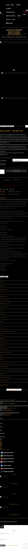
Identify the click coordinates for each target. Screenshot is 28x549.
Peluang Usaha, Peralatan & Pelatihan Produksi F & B (13, 370)
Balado (2, 282)
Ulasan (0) (3, 194)
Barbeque (2, 286)
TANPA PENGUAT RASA (5, 377)
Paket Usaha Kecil (4, 349)
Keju (1, 324)
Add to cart (16, 171)
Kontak (8, 19)
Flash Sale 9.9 (3, 317)
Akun (13, 19)
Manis (1, 335)
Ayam (1, 278)
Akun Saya (2, 436)
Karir (18, 15)
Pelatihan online (4, 366)
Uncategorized (4, 380)
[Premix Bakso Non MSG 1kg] (14, 70)
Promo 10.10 (3, 373)
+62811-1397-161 (11, 408)
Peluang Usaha (10, 12)
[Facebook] (4, 189)
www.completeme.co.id (14, 514)
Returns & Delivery (13, 194)
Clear (2, 164)
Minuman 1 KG (3, 342)
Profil (12, 4)
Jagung (2, 321)
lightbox (2, 68)
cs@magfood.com (6, 415)
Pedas (1, 359)
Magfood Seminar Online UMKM (8, 331)
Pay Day (2, 356)
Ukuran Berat (4, 160)
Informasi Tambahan (14, 191)
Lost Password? (9, 545)
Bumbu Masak (10, 36)
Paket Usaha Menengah (6, 352)
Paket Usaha (3, 345)
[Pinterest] (7, 189)
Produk (18, 4)
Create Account (15, 545)
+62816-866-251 (7, 409)
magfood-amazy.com (14, 504)
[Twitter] (1, 189)
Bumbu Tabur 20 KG (5, 303)
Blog (1, 430)
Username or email (4, 533)
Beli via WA (14, 174)
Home (7, 4)
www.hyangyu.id (14, 483)
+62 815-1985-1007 (9, 413)
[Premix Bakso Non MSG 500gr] (14, 42)
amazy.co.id (14, 493)
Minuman (2, 338)
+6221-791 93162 (6, 403)
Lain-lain (2, 328)
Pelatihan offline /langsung (7, 363)
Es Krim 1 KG (3, 314)
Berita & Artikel (10, 15)
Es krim (2, 310)
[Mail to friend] (13, 189)
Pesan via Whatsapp (4, 385)
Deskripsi (3, 191)
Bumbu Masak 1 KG (20, 36)
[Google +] (10, 189)
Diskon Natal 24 (4, 307)
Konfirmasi (2, 433)
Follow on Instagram (5, 449)
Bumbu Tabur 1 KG (4, 300)
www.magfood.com (4, 521)
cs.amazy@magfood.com (8, 410)
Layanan (8, 8)
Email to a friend (16, 179)
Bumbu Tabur (3, 296)
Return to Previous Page (20, 33)
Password (2, 539)
